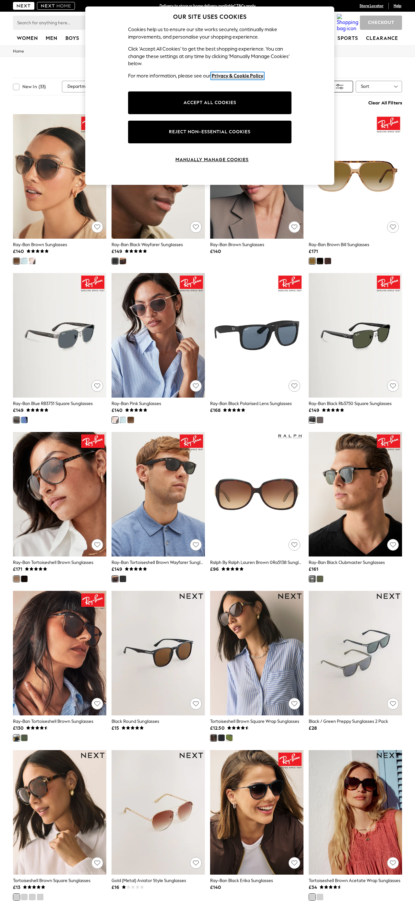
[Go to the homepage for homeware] (56, 6)
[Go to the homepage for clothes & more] (23, 6)
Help (397, 6)
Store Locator (372, 6)
